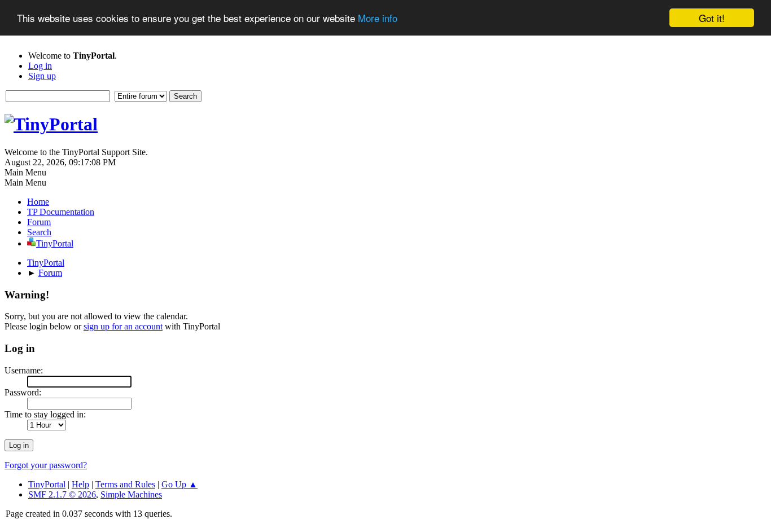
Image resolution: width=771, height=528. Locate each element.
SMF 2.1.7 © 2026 (62, 494)
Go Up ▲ (179, 484)
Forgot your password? (46, 465)
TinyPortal (46, 484)
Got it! (712, 18)
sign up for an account (123, 326)
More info (377, 18)
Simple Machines (131, 494)
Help (80, 484)
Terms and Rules (125, 484)
